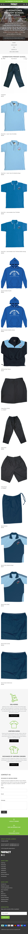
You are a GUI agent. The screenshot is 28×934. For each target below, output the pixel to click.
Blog (2, 891)
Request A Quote (5, 886)
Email (2, 794)
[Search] (4, 4)
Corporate (3, 866)
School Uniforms (5, 874)
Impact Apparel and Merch (9, 929)
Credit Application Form (6, 887)
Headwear (3, 870)
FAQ (14, 47)
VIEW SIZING (14, 740)
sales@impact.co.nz (14, 844)
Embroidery (4, 895)
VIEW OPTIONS (14, 715)
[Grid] (24, 59)
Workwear (3, 864)
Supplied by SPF (17, 929)
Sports (14, 42)
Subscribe (5, 917)
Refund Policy (4, 901)
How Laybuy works (14, 51)
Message (3, 800)
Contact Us (14, 49)
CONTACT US (14, 764)
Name (2, 787)
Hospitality (3, 868)
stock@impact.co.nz (14, 845)
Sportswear (3, 872)
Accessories (4, 876)
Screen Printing (5, 897)
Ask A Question (4, 889)
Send (4, 812)
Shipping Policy (4, 899)
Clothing (3, 862)
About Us (3, 893)
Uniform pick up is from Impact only (14, 38)
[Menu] (1, 4)
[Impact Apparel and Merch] (14, 4)
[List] (26, 59)
